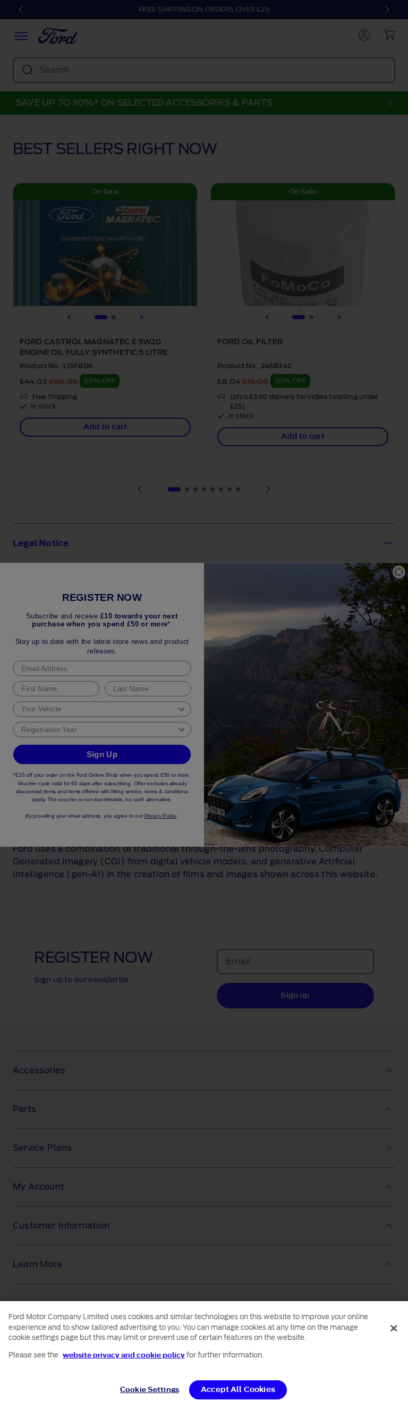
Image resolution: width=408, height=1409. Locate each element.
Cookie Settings (149, 1390)
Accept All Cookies (238, 1389)
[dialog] (204, 1355)
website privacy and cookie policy (124, 1355)
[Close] (393, 1328)
